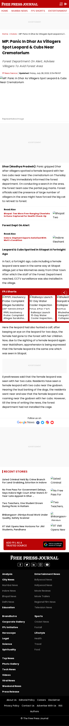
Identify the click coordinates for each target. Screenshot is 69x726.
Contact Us (28, 705)
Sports (38, 616)
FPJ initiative (10, 627)
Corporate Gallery (13, 621)
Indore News (9, 590)
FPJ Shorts (38, 11)
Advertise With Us (46, 705)
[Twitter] (42, 422)
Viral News (8, 680)
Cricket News (41, 621)
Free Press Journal (20, 4)
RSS (60, 705)
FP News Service (9, 73)
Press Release (10, 691)
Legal (5, 638)
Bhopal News (9, 596)
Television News (43, 607)
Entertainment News (47, 574)
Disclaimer (54, 700)
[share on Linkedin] (33, 564)
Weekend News (11, 686)
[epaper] (61, 4)
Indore (13, 34)
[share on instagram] (40, 564)
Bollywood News (43, 579)
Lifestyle (39, 632)
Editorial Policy (27, 700)
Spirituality (9, 649)
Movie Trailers (42, 596)
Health (38, 638)
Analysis (7, 574)
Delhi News (8, 601)
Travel (37, 644)
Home (4, 11)
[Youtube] (52, 422)
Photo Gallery (10, 663)
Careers (41, 700)
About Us (12, 700)
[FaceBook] (37, 422)
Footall (38, 627)
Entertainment (57, 11)
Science (7, 644)
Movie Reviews (42, 590)
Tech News (9, 669)
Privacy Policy (11, 705)
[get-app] (65, 4)
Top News (8, 658)
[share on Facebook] (20, 564)
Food (37, 649)
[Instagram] (47, 422)
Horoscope (9, 632)
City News (8, 579)
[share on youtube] (47, 564)
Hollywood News (43, 585)
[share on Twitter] (27, 564)
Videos (6, 675)
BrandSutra (9, 616)
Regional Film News (45, 601)
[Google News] (25, 422)
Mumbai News (19, 11)
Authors (34, 711)
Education (8, 607)
